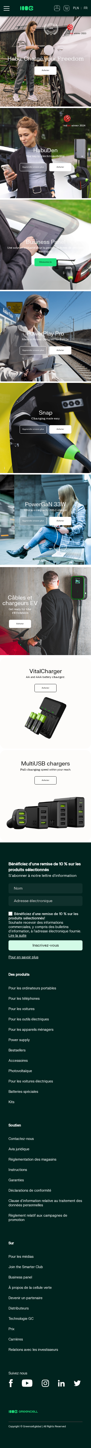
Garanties (16, 1180)
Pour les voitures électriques (30, 1081)
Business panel (20, 1277)
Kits (11, 1102)
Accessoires (18, 1061)
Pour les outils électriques (28, 1019)
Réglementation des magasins (32, 1159)
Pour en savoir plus (23, 957)
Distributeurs (18, 1308)
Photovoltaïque (20, 1071)
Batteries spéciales (23, 1092)
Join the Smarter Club (25, 1267)
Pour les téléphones (24, 999)
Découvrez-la (45, 262)
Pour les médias (20, 1257)
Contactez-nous (21, 1139)
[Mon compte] (57, 8)
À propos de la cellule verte (30, 1288)
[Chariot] (66, 8)
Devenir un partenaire (25, 1298)
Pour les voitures (21, 1009)
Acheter (45, 70)
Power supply (19, 1040)
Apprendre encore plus (33, 167)
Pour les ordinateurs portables (32, 988)
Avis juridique (18, 1149)
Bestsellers (16, 1050)
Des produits (19, 975)
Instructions (17, 1170)
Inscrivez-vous (46, 945)
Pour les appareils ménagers (30, 1030)
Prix (11, 1329)
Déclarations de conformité (29, 1191)
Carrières (15, 1339)
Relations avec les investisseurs (33, 1350)
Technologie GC (20, 1319)
